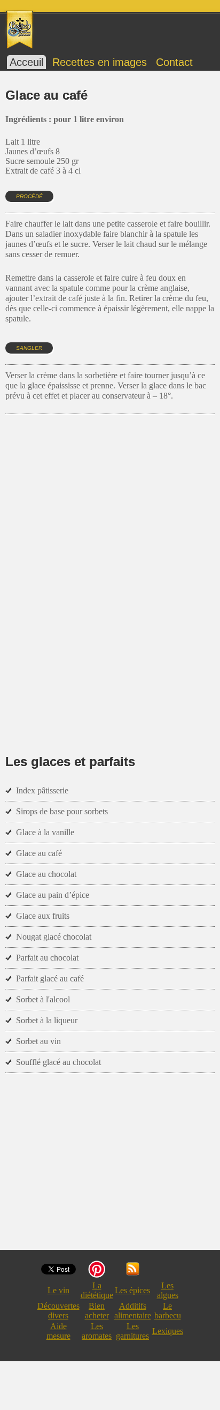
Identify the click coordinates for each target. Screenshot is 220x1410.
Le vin (58, 1290)
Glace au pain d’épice (52, 894)
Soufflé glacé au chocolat (58, 1062)
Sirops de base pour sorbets (62, 811)
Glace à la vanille (45, 832)
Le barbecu (167, 1310)
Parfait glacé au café (50, 978)
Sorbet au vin (38, 1041)
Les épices (132, 1290)
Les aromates (97, 1331)
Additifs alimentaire (132, 1310)
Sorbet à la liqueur (46, 1020)
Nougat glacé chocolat (53, 936)
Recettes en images (99, 62)
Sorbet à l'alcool (43, 999)
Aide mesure (58, 1331)
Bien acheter (97, 1310)
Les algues (167, 1290)
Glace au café (39, 853)
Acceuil (26, 62)
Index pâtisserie (42, 790)
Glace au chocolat (46, 874)
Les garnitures (132, 1331)
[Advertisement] (110, 568)
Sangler (29, 348)
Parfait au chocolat (47, 957)
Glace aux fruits (42, 915)
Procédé (29, 196)
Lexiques (167, 1331)
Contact (174, 62)
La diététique (97, 1290)
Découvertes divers (58, 1310)
